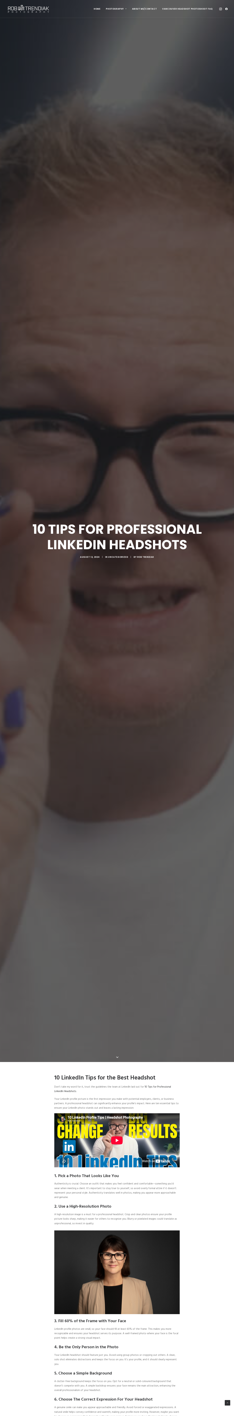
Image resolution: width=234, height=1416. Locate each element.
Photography (115, 8)
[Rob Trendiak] (28, 9)
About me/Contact (144, 8)
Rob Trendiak (145, 557)
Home (97, 8)
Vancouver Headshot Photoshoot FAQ (187, 8)
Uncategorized (118, 557)
